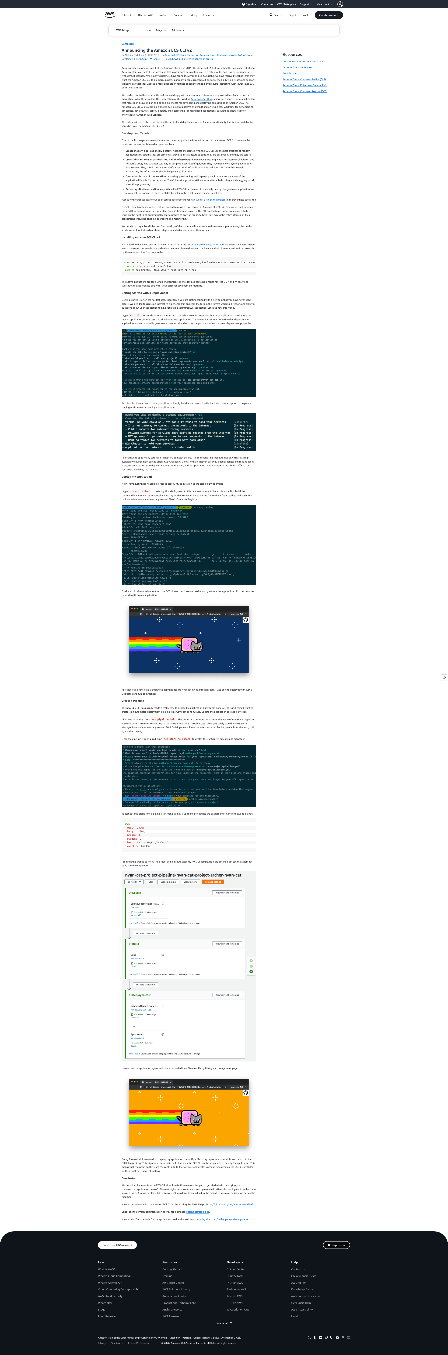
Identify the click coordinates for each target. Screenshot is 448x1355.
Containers (128, 43)
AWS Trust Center (173, 1282)
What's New (105, 1303)
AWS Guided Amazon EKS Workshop (303, 61)
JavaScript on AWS (238, 1309)
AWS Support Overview (305, 1296)
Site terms (116, 1343)
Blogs (101, 1309)
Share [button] (156, 58)
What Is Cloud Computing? (114, 1276)
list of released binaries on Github (205, 244)
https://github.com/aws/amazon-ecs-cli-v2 (229, 1204)
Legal (294, 1316)
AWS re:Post (298, 1282)
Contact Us (298, 1269)
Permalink (141, 58)
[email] (348, 1338)
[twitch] (331, 1338)
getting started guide (197, 1211)
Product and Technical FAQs (179, 1303)
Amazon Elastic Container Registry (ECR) (305, 91)
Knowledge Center (302, 1289)
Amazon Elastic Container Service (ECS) (304, 79)
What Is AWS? (106, 1269)
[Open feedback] (444, 677)
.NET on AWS (235, 1282)
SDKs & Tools (235, 1276)
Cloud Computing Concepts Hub (118, 1289)
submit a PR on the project (210, 199)
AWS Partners (170, 1316)
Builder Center (236, 1269)
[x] (309, 1338)
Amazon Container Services (298, 67)
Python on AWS (236, 1289)
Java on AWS (235, 1296)
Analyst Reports (172, 1309)
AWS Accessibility (302, 1309)
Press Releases (107, 1316)
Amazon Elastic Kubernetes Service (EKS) (305, 85)
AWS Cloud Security (110, 1296)
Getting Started (171, 1269)
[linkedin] (320, 1338)
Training (167, 1276)
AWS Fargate (289, 73)
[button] (145, 15)
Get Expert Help (301, 1303)
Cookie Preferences (138, 1343)
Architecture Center (174, 1296)
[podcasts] (343, 1338)
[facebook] (315, 1338)
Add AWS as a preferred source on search (190, 58)
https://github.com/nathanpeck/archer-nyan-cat (222, 1219)
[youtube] (337, 1338)
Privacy (102, 1343)
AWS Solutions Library (176, 1289)
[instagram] (326, 1338)
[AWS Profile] (340, 4)
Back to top (222, 1322)
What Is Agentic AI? (110, 1282)
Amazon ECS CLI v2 (201, 98)
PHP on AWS (235, 1303)
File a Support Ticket (303, 1276)
